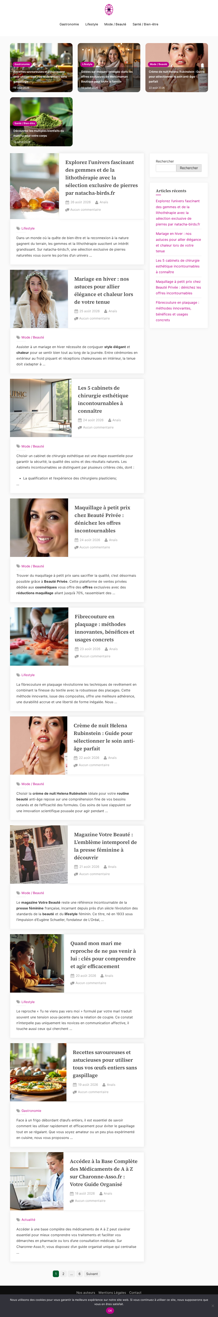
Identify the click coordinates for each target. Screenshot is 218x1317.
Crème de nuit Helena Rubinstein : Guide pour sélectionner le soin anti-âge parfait (177, 76)
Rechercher (165, 161)
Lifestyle (91, 24)
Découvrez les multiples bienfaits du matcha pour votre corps (38, 133)
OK (110, 1310)
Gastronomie (69, 24)
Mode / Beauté (115, 24)
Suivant (92, 1274)
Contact (135, 1293)
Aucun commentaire (85, 210)
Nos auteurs (85, 1293)
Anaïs (104, 202)
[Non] (213, 1306)
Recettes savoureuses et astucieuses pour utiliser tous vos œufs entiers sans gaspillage (40, 76)
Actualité (28, 1220)
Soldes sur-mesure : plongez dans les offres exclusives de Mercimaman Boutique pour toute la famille (107, 76)
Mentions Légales (112, 1293)
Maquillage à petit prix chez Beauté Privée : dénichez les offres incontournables (178, 287)
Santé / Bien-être (145, 24)
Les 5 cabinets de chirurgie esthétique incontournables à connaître (177, 266)
